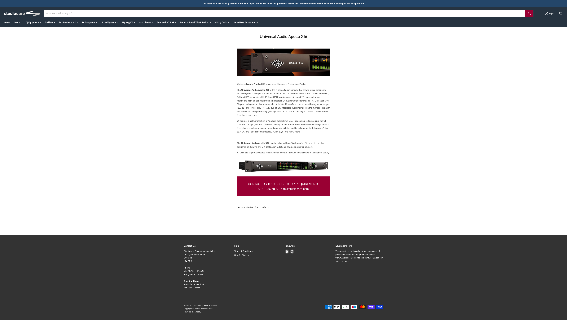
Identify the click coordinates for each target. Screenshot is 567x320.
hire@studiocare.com (295, 188)
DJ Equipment (32, 22)
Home (7, 22)
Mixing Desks (221, 22)
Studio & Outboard (67, 22)
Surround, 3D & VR (166, 22)
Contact (17, 22)
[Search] (529, 13)
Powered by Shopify (192, 312)
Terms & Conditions (243, 251)
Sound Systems (109, 22)
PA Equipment (89, 22)
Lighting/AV (127, 22)
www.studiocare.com (348, 258)
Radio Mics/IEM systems (244, 22)
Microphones (145, 22)
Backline (49, 22)
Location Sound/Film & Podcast (195, 22)
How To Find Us (241, 255)
